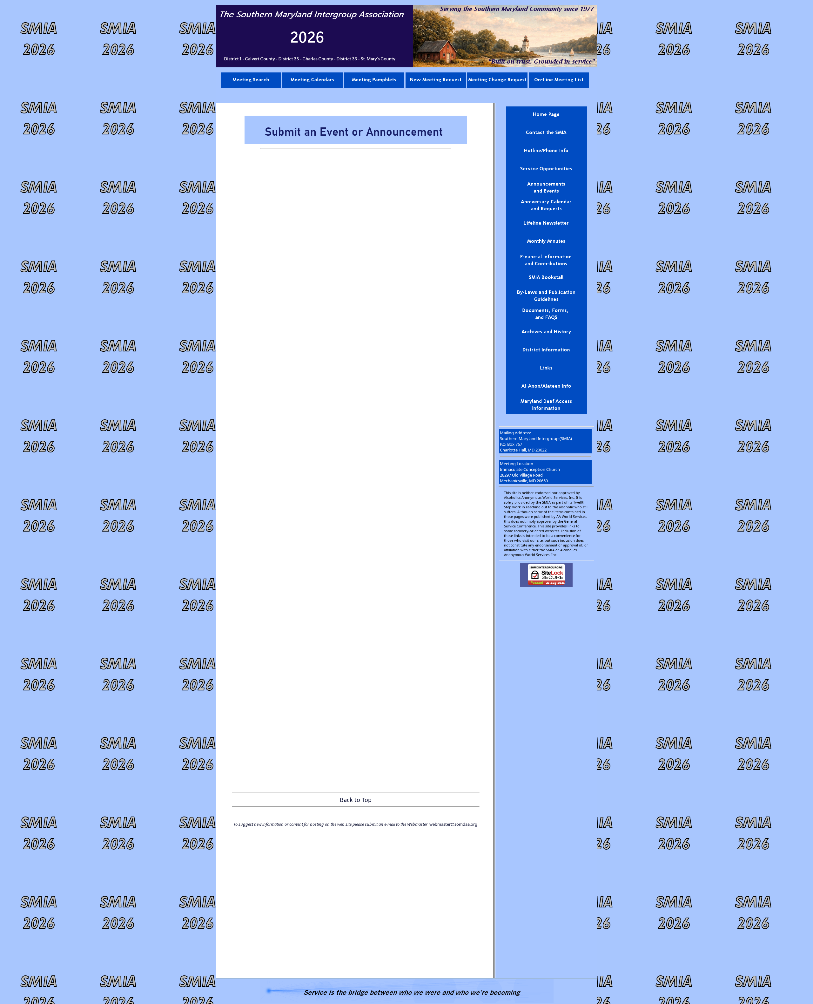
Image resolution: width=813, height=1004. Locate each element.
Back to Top (356, 800)
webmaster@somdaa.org (453, 824)
